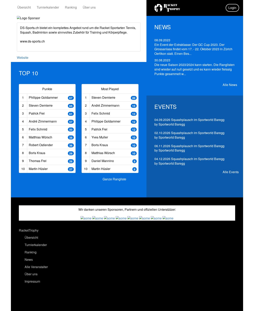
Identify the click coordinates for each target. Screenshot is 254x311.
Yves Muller (99, 137)
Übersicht (24, 7)
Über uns (89, 7)
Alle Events (230, 172)
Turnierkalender (48, 7)
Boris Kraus (37, 153)
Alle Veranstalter (36, 267)
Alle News (229, 85)
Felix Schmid (38, 129)
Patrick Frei (37, 113)
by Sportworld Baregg (189, 122)
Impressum (32, 281)
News (28, 259)
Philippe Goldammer (43, 97)
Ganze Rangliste (114, 179)
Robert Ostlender (41, 145)
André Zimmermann (43, 121)
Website (22, 57)
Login (232, 7)
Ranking (71, 7)
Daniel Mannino (102, 160)
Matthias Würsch (40, 137)
